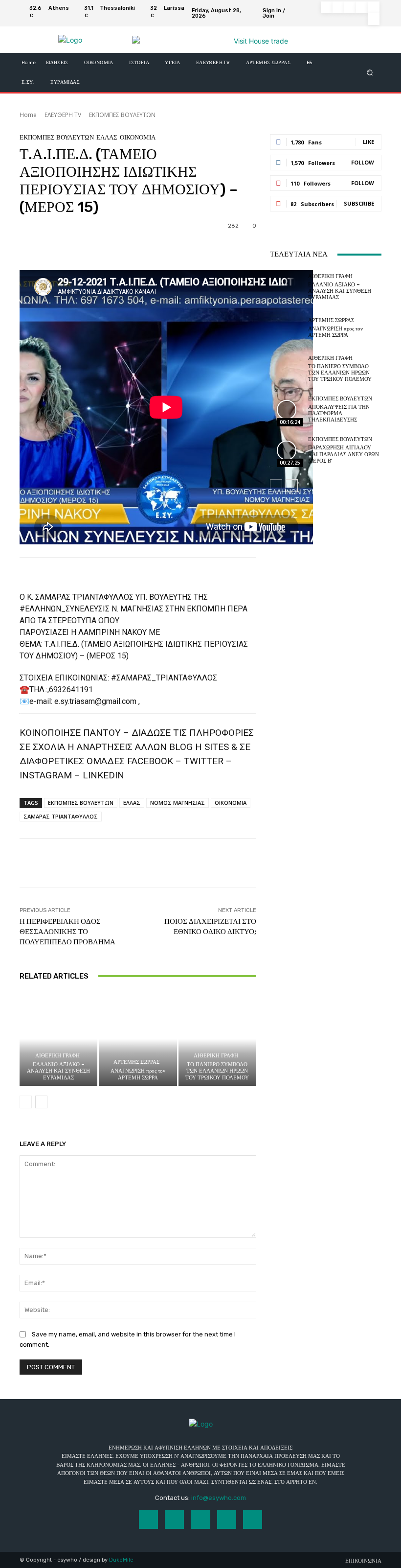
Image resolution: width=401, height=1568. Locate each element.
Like (368, 141)
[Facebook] (327, 7)
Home (28, 115)
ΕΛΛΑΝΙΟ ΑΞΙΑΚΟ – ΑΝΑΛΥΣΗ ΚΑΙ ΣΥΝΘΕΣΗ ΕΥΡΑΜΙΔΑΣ (58, 1070)
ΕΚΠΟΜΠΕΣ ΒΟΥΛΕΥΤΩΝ (122, 115)
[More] (344, 863)
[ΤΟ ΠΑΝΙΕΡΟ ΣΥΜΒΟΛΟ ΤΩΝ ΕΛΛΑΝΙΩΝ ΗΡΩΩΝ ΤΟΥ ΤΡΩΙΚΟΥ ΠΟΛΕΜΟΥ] (217, 1039)
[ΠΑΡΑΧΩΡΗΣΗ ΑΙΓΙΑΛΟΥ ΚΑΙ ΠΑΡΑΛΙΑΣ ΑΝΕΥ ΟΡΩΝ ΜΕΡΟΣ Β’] (286, 450)
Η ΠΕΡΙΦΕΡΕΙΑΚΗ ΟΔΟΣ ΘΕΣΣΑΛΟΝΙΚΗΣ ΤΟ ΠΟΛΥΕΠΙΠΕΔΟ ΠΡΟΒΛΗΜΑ (67, 931)
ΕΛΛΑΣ (106, 137)
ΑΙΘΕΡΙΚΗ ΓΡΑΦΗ (57, 1055)
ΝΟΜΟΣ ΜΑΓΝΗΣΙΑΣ (177, 802)
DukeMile (121, 1560)
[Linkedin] (350, 7)
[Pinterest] (362, 7)
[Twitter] (373, 7)
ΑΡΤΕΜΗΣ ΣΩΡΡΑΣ (136, 1062)
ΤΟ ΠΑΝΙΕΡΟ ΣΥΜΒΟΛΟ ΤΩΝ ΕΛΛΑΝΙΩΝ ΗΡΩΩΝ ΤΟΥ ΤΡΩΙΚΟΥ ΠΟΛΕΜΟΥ (217, 1070)
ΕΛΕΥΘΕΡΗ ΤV (63, 115)
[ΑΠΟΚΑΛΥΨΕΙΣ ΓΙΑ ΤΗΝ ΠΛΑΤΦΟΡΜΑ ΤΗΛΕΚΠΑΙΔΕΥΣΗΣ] (286, 409)
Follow (362, 162)
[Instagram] (338, 7)
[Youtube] (373, 19)
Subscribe (359, 203)
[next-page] (41, 1102)
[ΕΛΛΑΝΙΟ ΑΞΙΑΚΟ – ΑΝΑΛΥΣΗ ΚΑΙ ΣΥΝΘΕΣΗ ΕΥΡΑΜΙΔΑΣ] (58, 1039)
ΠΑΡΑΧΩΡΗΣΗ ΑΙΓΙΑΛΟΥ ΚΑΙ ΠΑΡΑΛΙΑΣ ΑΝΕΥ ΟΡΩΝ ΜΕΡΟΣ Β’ (343, 454)
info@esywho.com (218, 1497)
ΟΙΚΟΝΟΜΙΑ (138, 137)
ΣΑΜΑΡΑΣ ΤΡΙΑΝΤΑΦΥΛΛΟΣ (60, 816)
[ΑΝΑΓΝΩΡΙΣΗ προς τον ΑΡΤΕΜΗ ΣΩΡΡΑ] (138, 1039)
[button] (369, 72)
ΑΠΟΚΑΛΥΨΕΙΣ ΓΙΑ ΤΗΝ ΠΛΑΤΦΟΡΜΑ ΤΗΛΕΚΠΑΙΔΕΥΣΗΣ (339, 413)
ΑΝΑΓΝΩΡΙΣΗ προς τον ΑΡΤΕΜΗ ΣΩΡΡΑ (138, 1074)
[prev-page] (26, 1102)
